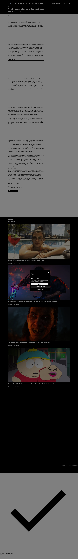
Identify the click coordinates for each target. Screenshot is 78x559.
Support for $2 (39, 284)
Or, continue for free (40, 289)
